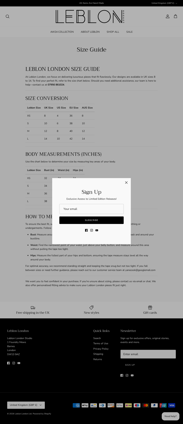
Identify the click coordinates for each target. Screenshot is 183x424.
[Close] (126, 182)
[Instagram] (91, 230)
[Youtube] (96, 230)
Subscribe (91, 220)
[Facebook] (86, 230)
